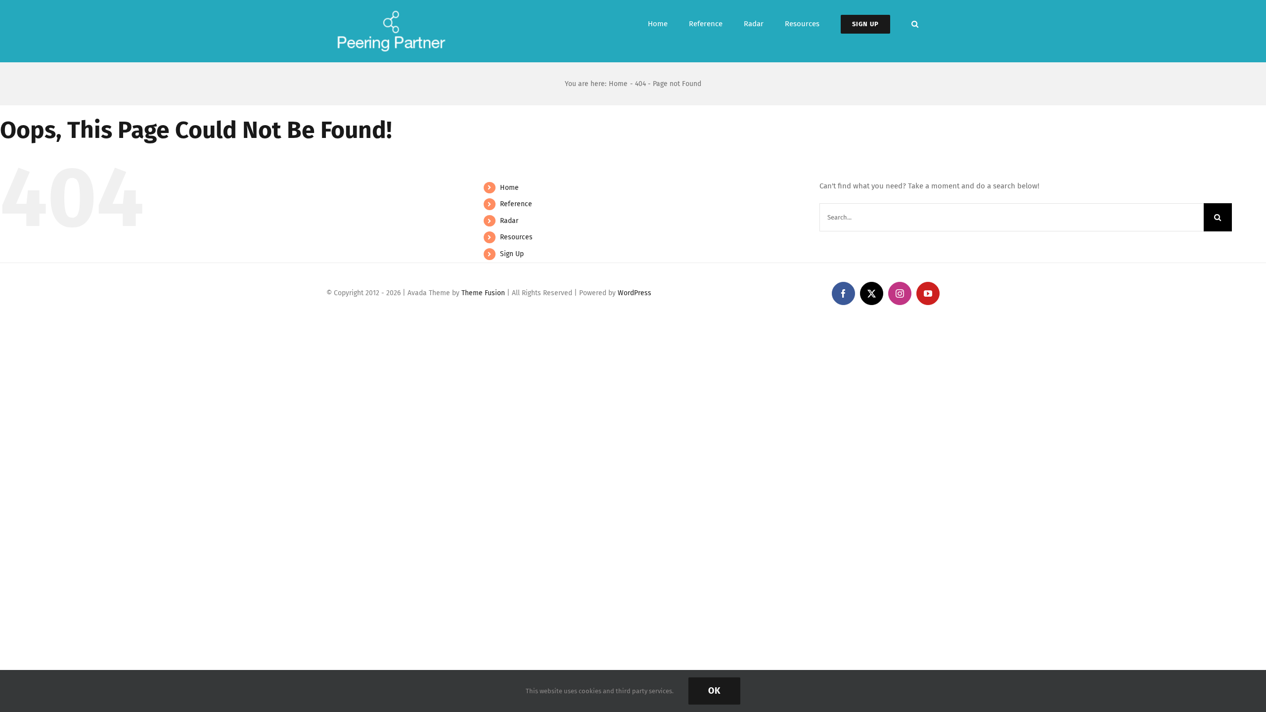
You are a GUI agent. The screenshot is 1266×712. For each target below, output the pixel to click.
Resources (516, 237)
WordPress (634, 293)
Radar (509, 221)
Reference (516, 204)
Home (509, 187)
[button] (914, 24)
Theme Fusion (483, 293)
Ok (714, 690)
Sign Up (512, 254)
